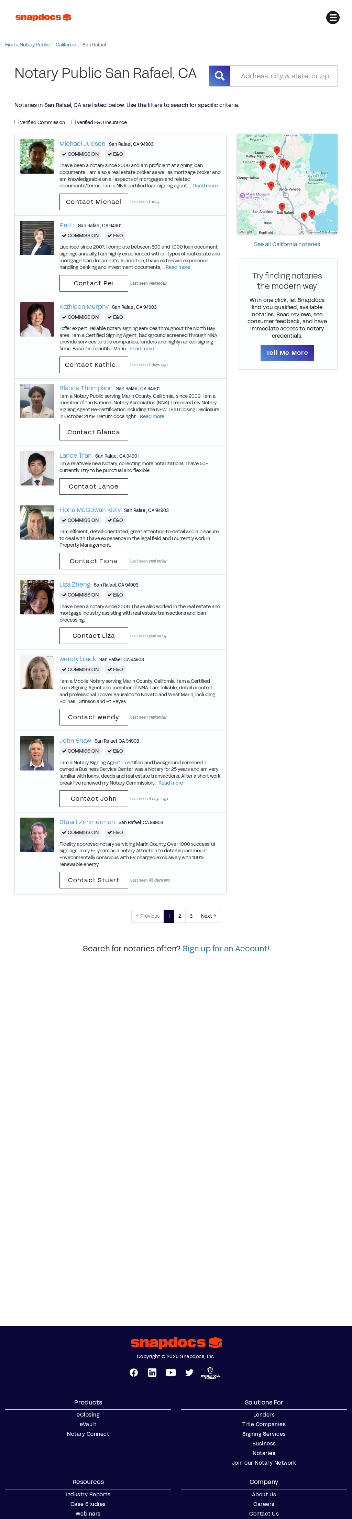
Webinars (88, 1514)
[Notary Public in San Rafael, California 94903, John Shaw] (37, 753)
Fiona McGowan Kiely (90, 509)
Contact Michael (94, 201)
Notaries (264, 1453)
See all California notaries (287, 244)
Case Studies (88, 1504)
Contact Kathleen (94, 364)
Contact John (94, 798)
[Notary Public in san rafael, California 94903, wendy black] (37, 672)
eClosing (88, 1415)
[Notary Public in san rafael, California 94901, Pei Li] (37, 237)
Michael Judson (82, 143)
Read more (205, 186)
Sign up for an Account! (226, 948)
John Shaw (75, 740)
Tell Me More (287, 352)
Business (264, 1444)
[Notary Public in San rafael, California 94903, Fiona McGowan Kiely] (37, 522)
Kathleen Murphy (84, 306)
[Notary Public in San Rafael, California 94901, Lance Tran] (37, 468)
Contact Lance (94, 486)
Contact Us (264, 1514)
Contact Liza (94, 635)
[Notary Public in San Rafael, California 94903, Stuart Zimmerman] (37, 835)
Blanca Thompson (86, 388)
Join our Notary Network (264, 1463)
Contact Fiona (94, 561)
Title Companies (264, 1424)
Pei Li (67, 225)
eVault (88, 1424)
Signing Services (264, 1434)
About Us (264, 1494)
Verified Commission (42, 122)
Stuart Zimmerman (87, 822)
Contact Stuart (94, 880)
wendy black (77, 659)
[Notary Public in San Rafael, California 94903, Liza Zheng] (37, 597)
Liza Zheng (74, 584)
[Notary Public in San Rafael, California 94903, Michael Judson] (37, 156)
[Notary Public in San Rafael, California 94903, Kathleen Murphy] (37, 319)
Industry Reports (88, 1494)
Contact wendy (93, 717)
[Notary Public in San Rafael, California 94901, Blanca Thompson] (37, 400)
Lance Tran (75, 455)
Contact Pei (94, 283)
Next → (209, 916)
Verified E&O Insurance (101, 122)
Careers (264, 1504)
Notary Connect (88, 1434)
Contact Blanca (93, 432)
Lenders (264, 1415)
